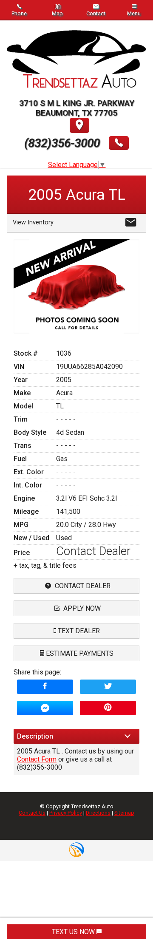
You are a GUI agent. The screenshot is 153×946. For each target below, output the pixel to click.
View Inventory (33, 222)
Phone (19, 13)
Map (57, 13)
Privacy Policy (65, 813)
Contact (95, 13)
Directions (98, 813)
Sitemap (124, 813)
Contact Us (32, 813)
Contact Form (37, 759)
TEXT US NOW (74, 932)
